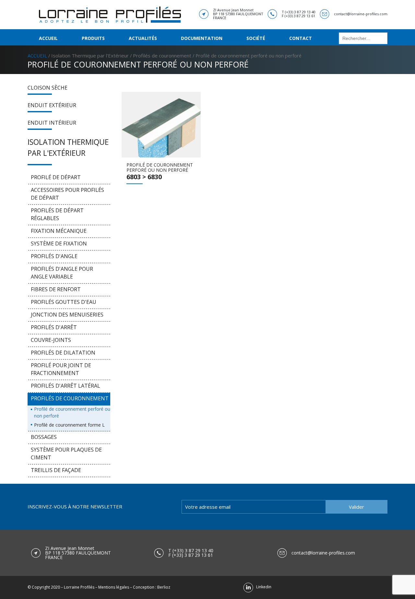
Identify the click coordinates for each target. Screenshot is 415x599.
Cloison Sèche (47, 87)
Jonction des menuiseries (67, 314)
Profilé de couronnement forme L (69, 425)
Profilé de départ (56, 177)
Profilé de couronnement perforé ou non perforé (72, 412)
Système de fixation (59, 243)
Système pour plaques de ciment (66, 453)
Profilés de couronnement (162, 55)
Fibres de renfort (56, 289)
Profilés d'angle (54, 256)
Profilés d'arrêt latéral (65, 385)
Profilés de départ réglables (57, 214)
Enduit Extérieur (52, 105)
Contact (300, 38)
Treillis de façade (56, 470)
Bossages (44, 437)
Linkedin (262, 587)
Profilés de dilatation (63, 352)
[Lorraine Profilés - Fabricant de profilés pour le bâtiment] (110, 14)
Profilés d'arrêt (54, 327)
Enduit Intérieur (52, 122)
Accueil (48, 38)
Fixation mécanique (59, 230)
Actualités (143, 38)
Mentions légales (113, 587)
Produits (93, 38)
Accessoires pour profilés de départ (67, 193)
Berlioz (163, 587)
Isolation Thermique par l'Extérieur (90, 55)
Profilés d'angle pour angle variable (62, 272)
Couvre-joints (51, 339)
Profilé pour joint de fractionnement (61, 369)
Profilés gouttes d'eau (63, 302)
